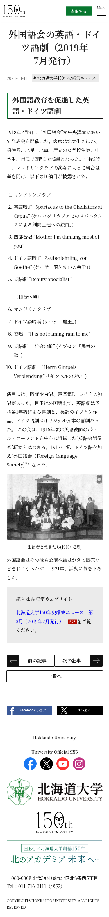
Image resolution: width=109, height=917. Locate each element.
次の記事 (71, 660)
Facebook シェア (33, 710)
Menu (101, 11)
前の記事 (37, 660)
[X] (46, 763)
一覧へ (55, 676)
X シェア (84, 710)
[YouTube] (62, 763)
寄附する (79, 11)
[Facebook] (30, 763)
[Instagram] (79, 763)
